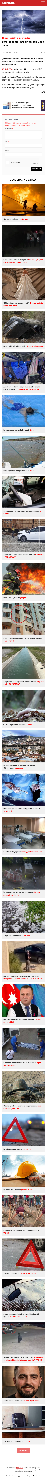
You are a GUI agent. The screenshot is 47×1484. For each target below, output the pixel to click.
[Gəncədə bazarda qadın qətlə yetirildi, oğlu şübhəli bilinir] (23, 1044)
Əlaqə (29, 1476)
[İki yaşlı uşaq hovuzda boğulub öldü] (23, 411)
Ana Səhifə (9, 1476)
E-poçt (7, 150)
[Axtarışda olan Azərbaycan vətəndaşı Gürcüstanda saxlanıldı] (23, 746)
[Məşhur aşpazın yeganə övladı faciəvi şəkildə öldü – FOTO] (23, 619)
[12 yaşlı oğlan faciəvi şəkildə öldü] (23, 706)
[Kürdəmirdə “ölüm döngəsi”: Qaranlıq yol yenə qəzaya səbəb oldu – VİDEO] (23, 241)
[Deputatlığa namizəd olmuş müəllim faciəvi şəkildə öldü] (23, 1000)
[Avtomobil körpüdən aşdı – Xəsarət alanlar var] (23, 327)
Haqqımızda (20, 1476)
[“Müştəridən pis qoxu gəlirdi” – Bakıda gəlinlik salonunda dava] (23, 284)
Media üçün (37, 1476)
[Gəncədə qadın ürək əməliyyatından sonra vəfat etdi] (23, 790)
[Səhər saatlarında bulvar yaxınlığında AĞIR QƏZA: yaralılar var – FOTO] (23, 1295)
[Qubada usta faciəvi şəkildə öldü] (23, 1171)
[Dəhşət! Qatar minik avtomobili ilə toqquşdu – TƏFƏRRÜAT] (23, 535)
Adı (6, 142)
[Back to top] (40, 1477)
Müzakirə (8, 129)
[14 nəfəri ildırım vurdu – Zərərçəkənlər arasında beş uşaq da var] (23, 22)
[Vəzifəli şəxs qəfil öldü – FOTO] (23, 1422)
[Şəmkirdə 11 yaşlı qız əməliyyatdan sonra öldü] (23, 833)
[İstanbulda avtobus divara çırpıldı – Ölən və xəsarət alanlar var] (23, 873)
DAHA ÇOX (24, 1450)
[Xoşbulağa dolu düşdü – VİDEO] (23, 917)
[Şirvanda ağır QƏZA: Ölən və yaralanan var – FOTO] (23, 492)
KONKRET (19, 1468)
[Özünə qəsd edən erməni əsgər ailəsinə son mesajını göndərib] (23, 1087)
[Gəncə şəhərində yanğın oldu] (23, 200)
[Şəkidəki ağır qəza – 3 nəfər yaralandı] (23, 1255)
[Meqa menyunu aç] (43, 3)
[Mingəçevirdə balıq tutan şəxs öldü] (23, 452)
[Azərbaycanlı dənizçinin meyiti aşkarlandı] (23, 1382)
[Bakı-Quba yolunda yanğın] (23, 579)
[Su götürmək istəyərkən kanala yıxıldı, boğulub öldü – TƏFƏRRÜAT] (23, 662)
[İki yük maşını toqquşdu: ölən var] (23, 1130)
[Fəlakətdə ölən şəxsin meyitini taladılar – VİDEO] (23, 1211)
